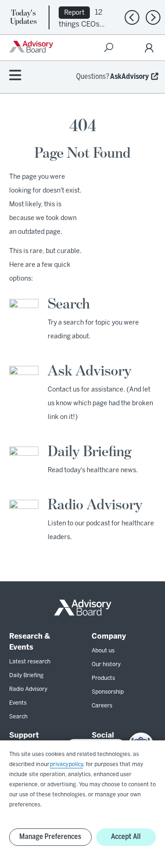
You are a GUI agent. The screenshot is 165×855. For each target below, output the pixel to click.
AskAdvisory (129, 76)
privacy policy (66, 764)
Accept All (126, 836)
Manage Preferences (50, 836)
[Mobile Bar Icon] (15, 75)
